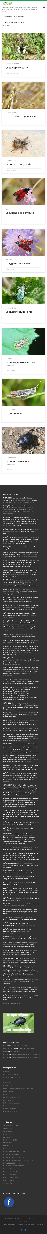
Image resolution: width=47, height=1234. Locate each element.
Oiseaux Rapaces (10, 1180)
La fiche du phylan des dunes (22, 547)
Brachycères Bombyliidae (11, 625)
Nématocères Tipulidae (11, 623)
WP (14, 1225)
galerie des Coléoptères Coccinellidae (17, 607)
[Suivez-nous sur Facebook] (25, 1230)
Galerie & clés (7, 1086)
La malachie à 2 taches (20, 1046)
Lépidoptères (8, 1149)
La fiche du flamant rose (20, 898)
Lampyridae (7, 781)
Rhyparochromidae (22, 791)
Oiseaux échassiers (11, 1172)
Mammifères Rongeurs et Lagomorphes (19, 1160)
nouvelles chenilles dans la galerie (27, 537)
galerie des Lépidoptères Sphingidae (20, 659)
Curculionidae (8, 777)
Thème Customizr (36, 1225)
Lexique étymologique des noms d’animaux (18, 1089)
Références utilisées (10, 1112)
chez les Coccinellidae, (21, 672)
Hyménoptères (9, 1146)
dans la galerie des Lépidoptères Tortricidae (20, 959)
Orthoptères (8, 1183)
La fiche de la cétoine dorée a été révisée (25, 848)
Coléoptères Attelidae (27, 582)
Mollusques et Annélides (13, 1163)
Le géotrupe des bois (18, 461)
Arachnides (8, 1128)
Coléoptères (8, 1134)
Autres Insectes (9, 1131)
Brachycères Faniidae (23, 629)
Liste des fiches (8, 1100)
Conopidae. (27, 762)
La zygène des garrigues (20, 212)
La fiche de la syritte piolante (21, 882)
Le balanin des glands (18, 164)
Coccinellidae (10, 779)
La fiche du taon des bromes (21, 877)
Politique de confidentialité (12, 1106)
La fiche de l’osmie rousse (20, 937)
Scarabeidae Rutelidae (22, 500)
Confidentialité (8, 1083)
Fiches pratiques (10, 1140)
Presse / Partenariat (9, 1109)
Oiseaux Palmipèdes (11, 1175)
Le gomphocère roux (18, 413)
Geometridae (7, 521)
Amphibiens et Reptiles (12, 1126)
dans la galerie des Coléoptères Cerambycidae (20, 944)
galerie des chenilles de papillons (18, 574)
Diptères (6, 1137)
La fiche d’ (21, 995)
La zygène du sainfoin (18, 263)
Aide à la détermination (11, 1074)
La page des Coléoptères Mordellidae (24, 713)
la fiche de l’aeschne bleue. (26, 925)
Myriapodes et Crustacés (13, 1166)
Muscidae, (31, 758)
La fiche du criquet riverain (20, 828)
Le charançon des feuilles (20, 362)
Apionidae (19, 502)
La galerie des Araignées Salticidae (23, 966)
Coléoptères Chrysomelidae (15, 648)
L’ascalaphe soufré (17, 67)
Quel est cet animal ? (21, 1219)
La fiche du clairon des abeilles (21, 904)
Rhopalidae (28, 789)
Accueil (4, 17)
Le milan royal (15, 1051)
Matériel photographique (11, 1103)
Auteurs (6, 1080)
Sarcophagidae (31, 760)
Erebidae (17, 524)
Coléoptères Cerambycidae (26, 599)
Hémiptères (7, 1143)
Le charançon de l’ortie (19, 311)
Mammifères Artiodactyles (14, 1151)
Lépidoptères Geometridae (15, 767)
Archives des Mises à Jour (12, 1077)
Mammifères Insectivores (13, 1157)
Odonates (7, 1169)
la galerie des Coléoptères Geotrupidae (20, 988)
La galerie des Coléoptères (21, 687)
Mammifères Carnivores (13, 1154)
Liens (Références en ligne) (12, 1097)
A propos (6, 1071)
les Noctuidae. (25, 740)
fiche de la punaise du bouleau (23, 917)
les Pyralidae (34, 738)
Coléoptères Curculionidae (23, 652)
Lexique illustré (8, 1091)
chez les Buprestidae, (32, 670)
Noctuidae (6, 525)
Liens (5, 1094)
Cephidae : (27, 557)
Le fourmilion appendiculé (21, 116)
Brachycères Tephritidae (17, 627)
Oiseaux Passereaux (11, 1177)
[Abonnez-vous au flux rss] (21, 1230)
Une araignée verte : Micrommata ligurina (26, 1054)
